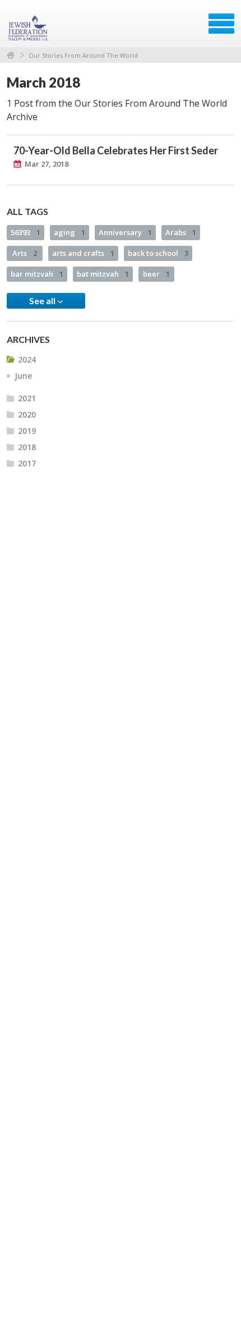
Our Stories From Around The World (83, 55)
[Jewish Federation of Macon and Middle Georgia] (29, 27)
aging (69, 232)
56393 (25, 232)
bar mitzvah (37, 274)
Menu (221, 23)
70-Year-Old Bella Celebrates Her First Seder (115, 150)
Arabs (180, 232)
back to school (158, 253)
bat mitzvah (103, 274)
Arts (24, 253)
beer (156, 274)
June (23, 375)
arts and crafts (83, 253)
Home (11, 55)
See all (43, 300)
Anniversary (125, 232)
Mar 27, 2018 (46, 164)
